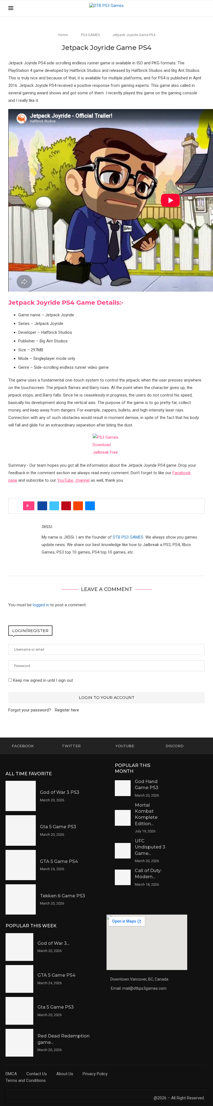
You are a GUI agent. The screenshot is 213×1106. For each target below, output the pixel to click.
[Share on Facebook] (42, 505)
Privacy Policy (95, 1073)
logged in (41, 604)
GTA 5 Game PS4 (59, 861)
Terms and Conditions (26, 1080)
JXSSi (47, 526)
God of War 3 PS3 (59, 792)
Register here (67, 710)
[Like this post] (30, 505)
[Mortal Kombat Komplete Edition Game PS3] (123, 818)
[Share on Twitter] (54, 505)
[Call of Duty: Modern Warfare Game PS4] (123, 877)
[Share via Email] (90, 505)
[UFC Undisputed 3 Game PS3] (123, 851)
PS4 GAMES (90, 35)
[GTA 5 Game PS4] (21, 865)
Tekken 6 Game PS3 (62, 895)
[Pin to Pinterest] (66, 505)
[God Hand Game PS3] (123, 788)
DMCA (11, 1073)
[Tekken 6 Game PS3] (21, 899)
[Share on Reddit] (78, 505)
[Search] (202, 8)
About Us (64, 1073)
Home (63, 35)
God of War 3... (53, 943)
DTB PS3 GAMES (128, 537)
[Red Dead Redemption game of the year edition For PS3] (19, 1043)
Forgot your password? (29, 710)
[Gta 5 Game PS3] (21, 830)
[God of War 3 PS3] (21, 796)
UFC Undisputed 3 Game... (150, 847)
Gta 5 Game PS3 (58, 826)
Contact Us (36, 1073)
